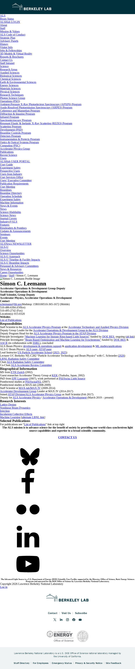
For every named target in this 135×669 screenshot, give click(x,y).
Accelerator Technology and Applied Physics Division (98, 327)
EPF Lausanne (20, 378)
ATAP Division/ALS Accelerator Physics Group (34, 394)
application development (78, 346)
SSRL (36, 342)
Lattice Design (8, 404)
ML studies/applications (108, 346)
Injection (5, 410)
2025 (63, 352)
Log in (3, 587)
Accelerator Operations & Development (65, 397)
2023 (56, 352)
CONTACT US (67, 437)
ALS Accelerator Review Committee (31, 365)
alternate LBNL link (33, 417)
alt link (130, 336)
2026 (121, 355)
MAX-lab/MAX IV (30, 388)
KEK (55, 375)
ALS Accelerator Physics (27, 397)
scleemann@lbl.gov (11, 304)
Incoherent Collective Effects (16, 414)
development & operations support (42, 346)
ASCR (4, 342)
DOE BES (108, 336)
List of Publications (10, 320)
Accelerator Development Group (18, 391)
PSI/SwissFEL (33, 381)
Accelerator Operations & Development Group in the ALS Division (70, 330)
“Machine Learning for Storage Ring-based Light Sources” (57, 336)
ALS (2, 15)
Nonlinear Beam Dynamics (15, 407)
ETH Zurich (17, 372)
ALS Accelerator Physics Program (42, 327)
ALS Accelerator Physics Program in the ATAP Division (65, 333)
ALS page (31, 349)
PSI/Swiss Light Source (72, 378)
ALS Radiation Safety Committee (25, 361)
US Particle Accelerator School (35, 352)
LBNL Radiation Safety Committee (19, 358)
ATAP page (45, 349)
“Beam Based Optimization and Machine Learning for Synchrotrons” (62, 339)
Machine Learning (10, 417)
